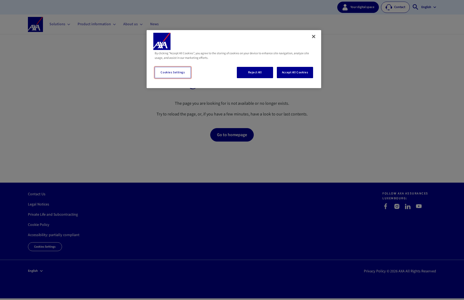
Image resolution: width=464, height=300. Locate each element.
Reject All (255, 72)
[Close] (314, 36)
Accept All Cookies (295, 72)
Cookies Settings (173, 72)
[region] (234, 59)
